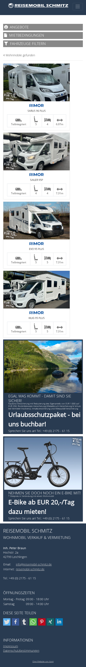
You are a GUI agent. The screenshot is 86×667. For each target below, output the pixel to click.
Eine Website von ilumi (43, 661)
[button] (6, 622)
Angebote (18, 27)
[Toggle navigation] (78, 6)
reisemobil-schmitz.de (30, 569)
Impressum (10, 646)
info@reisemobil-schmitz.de (34, 564)
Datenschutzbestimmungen (21, 651)
